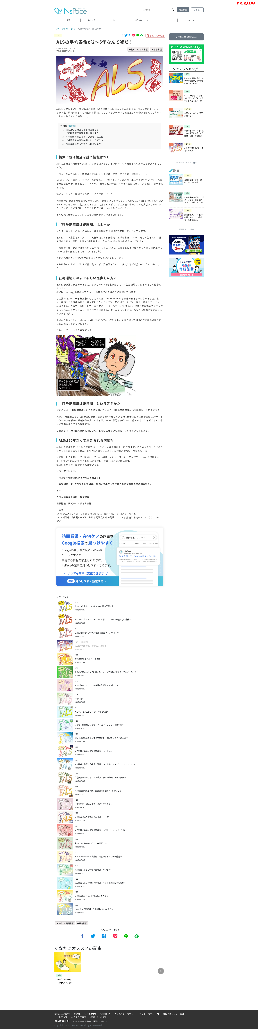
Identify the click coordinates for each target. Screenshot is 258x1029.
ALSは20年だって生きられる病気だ (81, 143)
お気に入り (92, 20)
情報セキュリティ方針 (173, 1013)
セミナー (117, 20)
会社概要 (88, 1013)
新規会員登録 (186, 37)
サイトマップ (60, 1017)
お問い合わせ (96, 1017)
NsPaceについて (62, 1013)
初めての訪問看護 (139, 49)
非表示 (72, 126)
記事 (68, 20)
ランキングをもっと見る (186, 162)
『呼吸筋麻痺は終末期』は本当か (80, 133)
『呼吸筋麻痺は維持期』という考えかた (84, 140)
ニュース (165, 20)
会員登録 (183, 9)
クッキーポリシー (148, 1013)
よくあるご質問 (78, 1017)
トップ (56, 29)
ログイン (197, 9)
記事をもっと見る (186, 229)
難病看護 (157, 49)
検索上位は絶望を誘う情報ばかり (80, 129)
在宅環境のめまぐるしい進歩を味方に (82, 136)
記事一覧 (65, 29)
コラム (73, 29)
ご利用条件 (104, 1013)
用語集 (77, 1013)
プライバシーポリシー (124, 1013)
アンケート (189, 20)
